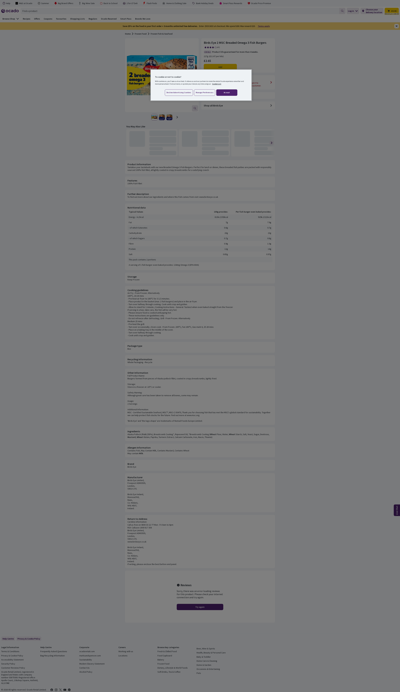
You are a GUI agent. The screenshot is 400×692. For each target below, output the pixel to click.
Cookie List (216, 84)
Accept (227, 92)
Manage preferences (204, 92)
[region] (201, 85)
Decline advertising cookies (179, 92)
